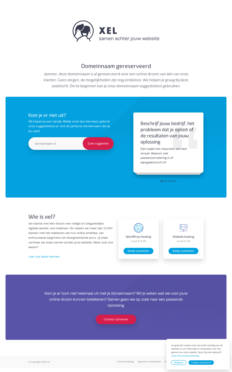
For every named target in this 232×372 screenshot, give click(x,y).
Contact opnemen (116, 319)
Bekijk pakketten (138, 251)
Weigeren (179, 362)
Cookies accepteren (201, 362)
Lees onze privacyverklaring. (185, 356)
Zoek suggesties (98, 143)
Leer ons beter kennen (44, 256)
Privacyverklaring (125, 361)
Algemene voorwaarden (149, 361)
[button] (161, 181)
